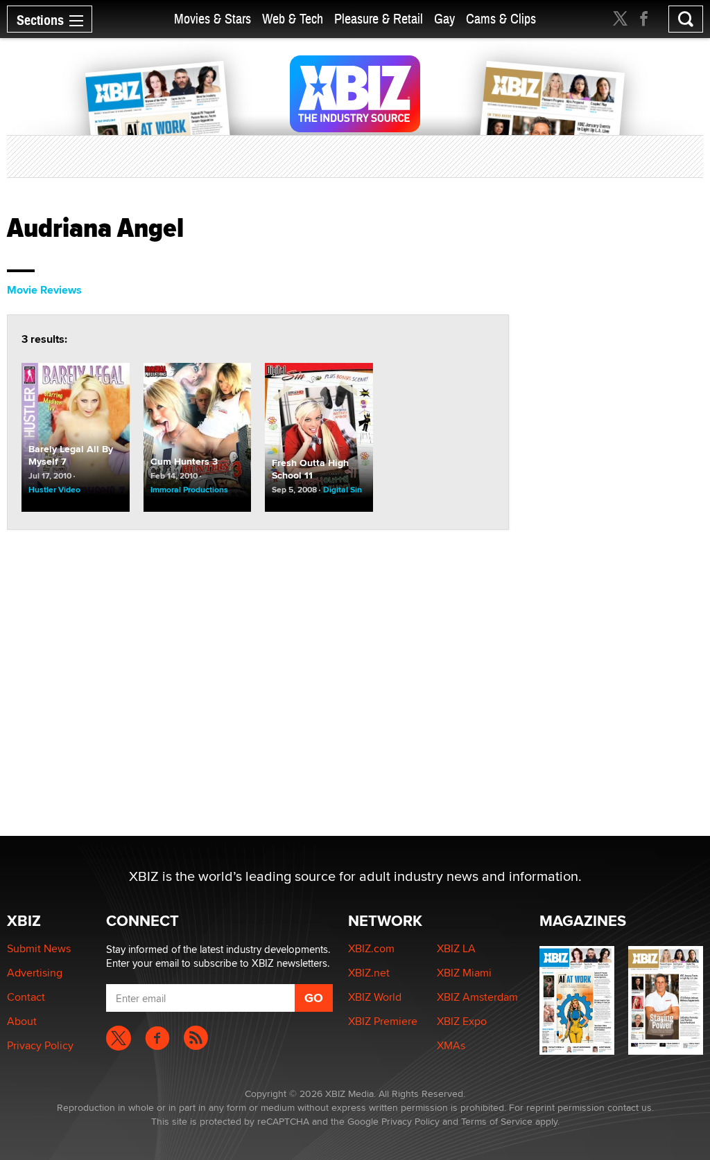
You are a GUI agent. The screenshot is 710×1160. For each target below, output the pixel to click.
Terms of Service (496, 1121)
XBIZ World (374, 997)
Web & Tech (292, 19)
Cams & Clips (501, 19)
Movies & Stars (212, 19)
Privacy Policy (40, 1045)
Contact (26, 997)
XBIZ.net (369, 973)
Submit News (39, 948)
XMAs (451, 1045)
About (22, 1021)
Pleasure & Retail (378, 19)
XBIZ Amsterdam (477, 997)
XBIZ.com (371, 948)
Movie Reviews (44, 290)
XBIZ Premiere (382, 1021)
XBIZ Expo (462, 1021)
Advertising (34, 973)
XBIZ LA (456, 948)
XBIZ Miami (464, 973)
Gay (444, 19)
